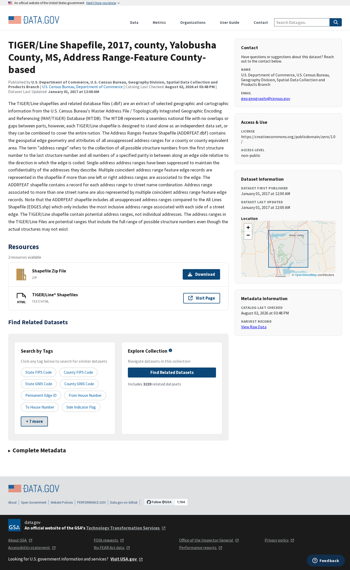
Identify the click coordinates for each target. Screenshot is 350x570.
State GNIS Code (38, 383)
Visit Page (205, 298)
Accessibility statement (29, 547)
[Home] (33, 20)
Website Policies (62, 502)
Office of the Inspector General (206, 540)
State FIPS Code (38, 372)
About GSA (17, 540)
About (12, 502)
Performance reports (198, 547)
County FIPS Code (78, 372)
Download (205, 274)
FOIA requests (106, 540)
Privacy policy (277, 540)
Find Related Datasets (172, 372)
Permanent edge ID (41, 395)
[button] (248, 227)
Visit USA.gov (124, 559)
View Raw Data (253, 326)
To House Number (39, 407)
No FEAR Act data (109, 547)
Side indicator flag (81, 407)
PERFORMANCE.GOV (91, 502)
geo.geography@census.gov (265, 98)
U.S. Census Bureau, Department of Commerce (82, 86)
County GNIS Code (79, 383)
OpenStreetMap (306, 274)
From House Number (85, 395)
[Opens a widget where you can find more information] (326, 561)
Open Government (33, 502)
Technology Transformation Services (123, 528)
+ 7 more (34, 421)
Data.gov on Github (124, 502)
